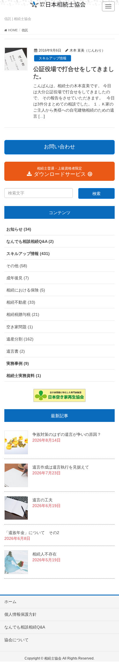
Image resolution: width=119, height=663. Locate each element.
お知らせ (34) (18, 229)
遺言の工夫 (42, 500)
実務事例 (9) (17, 363)
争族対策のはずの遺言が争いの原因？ (66, 434)
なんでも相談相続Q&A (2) (30, 241)
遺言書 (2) (15, 351)
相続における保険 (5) (25, 290)
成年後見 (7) (17, 278)
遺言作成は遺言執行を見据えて (60, 467)
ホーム (10, 601)
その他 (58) (16, 265)
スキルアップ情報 (52, 58)
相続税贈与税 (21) (22, 314)
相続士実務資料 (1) (23, 375)
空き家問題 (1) (19, 327)
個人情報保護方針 (20, 614)
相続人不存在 (44, 554)
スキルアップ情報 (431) (28, 253)
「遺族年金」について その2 (31, 532)
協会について (16, 640)
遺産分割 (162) (20, 339)
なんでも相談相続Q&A (24, 627)
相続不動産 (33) (20, 302)
